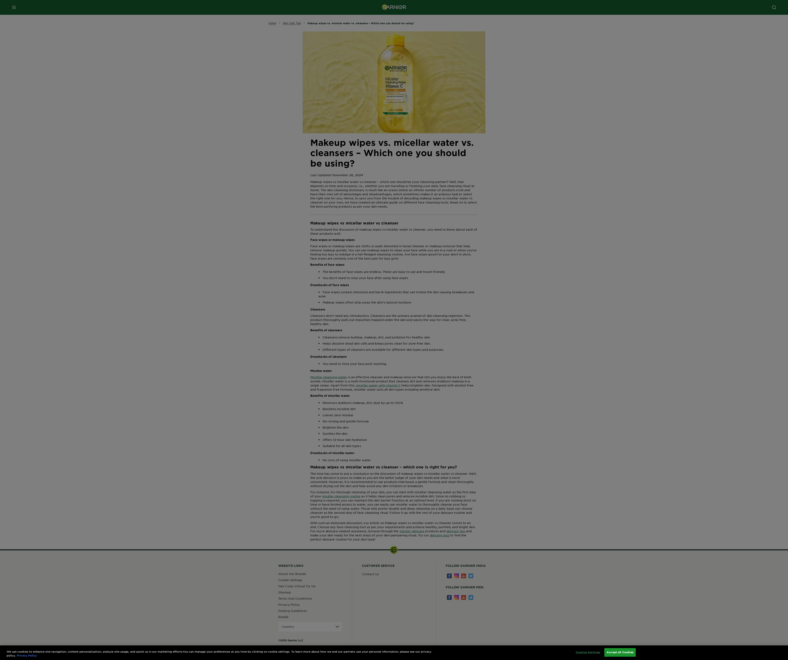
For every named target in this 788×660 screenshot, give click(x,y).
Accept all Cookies (620, 652)
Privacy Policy (27, 655)
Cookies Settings (588, 652)
